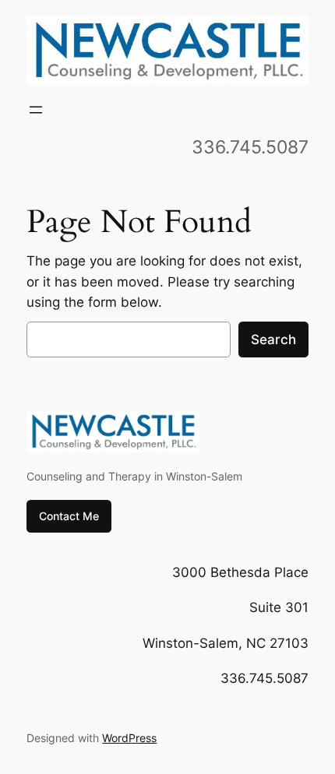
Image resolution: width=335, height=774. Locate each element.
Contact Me (69, 515)
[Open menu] (35, 109)
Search (273, 339)
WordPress (129, 737)
